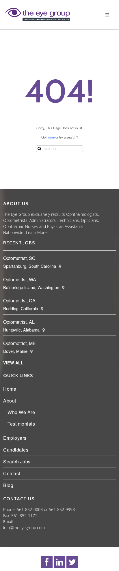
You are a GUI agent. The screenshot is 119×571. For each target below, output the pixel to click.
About (10, 400)
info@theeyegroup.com (25, 527)
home (51, 137)
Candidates (16, 449)
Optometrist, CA (20, 300)
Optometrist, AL (20, 322)
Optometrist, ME (20, 343)
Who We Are (22, 412)
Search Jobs (18, 461)
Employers (16, 438)
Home (10, 388)
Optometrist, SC (20, 258)
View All (14, 363)
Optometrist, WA (20, 279)
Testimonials (22, 423)
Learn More (37, 232)
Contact (12, 473)
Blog (9, 485)
